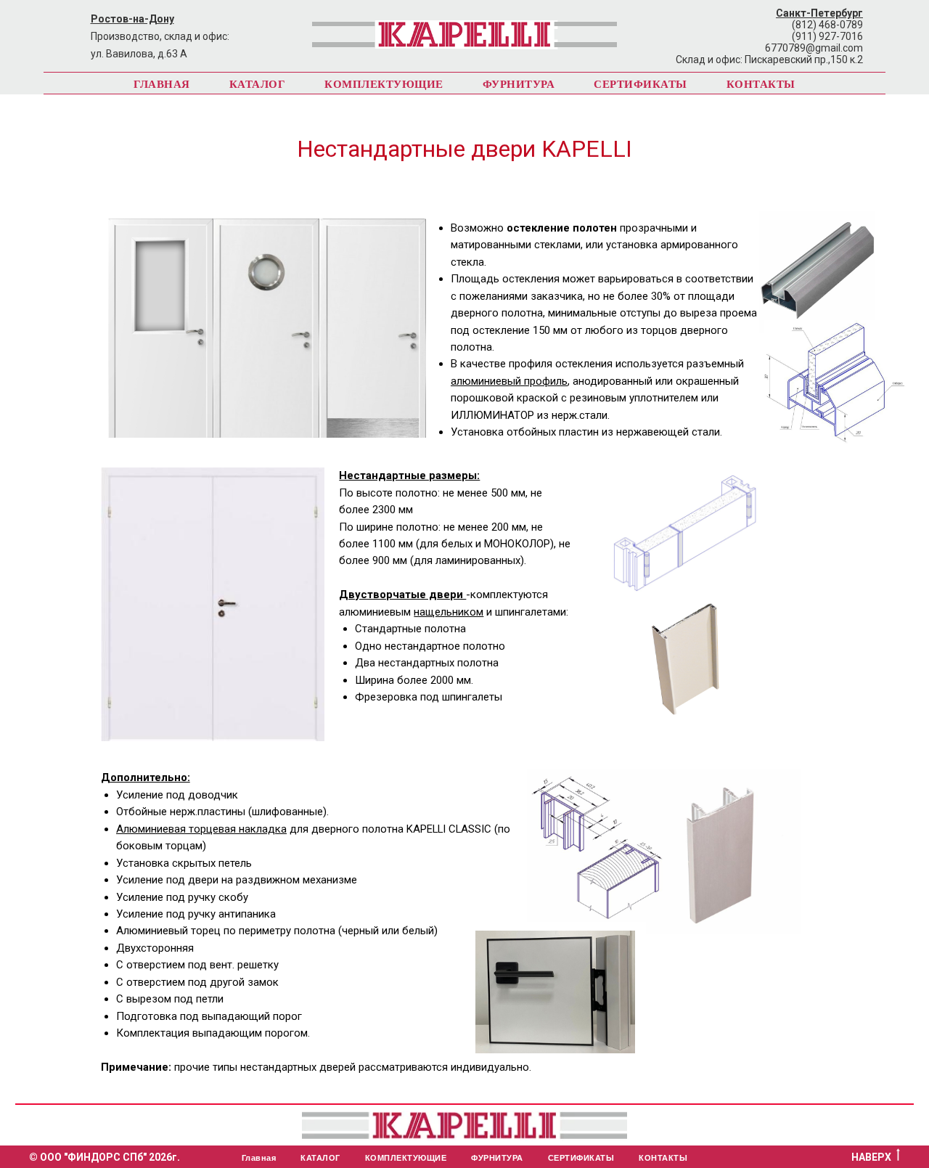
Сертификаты (640, 83)
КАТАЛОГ (320, 1157)
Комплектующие (383, 83)
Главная (162, 83)
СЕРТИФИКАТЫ (581, 1157)
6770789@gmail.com (814, 48)
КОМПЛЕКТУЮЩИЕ (406, 1157)
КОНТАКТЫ (663, 1157)
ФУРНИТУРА (497, 1157)
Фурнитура (519, 83)
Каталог (257, 83)
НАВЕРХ (871, 1157)
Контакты (761, 83)
